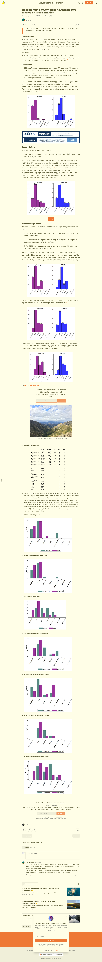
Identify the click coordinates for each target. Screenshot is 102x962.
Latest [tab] (28, 884)
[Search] (78, 2)
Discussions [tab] (34, 884)
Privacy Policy (63, 945)
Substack (43, 958)
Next (75, 836)
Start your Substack (46, 954)
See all (25, 927)
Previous (28, 836)
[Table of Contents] (2, 481)
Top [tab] (24, 884)
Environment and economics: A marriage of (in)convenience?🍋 (38, 902)
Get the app (59, 954)
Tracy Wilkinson (30, 862)
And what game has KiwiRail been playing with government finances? (41, 893)
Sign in (97, 3)
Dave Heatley (32, 894)
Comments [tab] (26, 847)
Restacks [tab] (32, 847)
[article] (51, 892)
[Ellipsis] (79, 862)
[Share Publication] (82, 2)
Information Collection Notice (51, 945)
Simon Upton (32, 909)
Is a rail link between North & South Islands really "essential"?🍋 (40, 890)
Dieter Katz (32, 919)
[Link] (19, 36)
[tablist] (29, 847)
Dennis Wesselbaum (31, 19)
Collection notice (70, 950)
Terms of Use (59, 944)
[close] (66, 916)
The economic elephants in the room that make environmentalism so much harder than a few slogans (42, 906)
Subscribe (89, 3)
